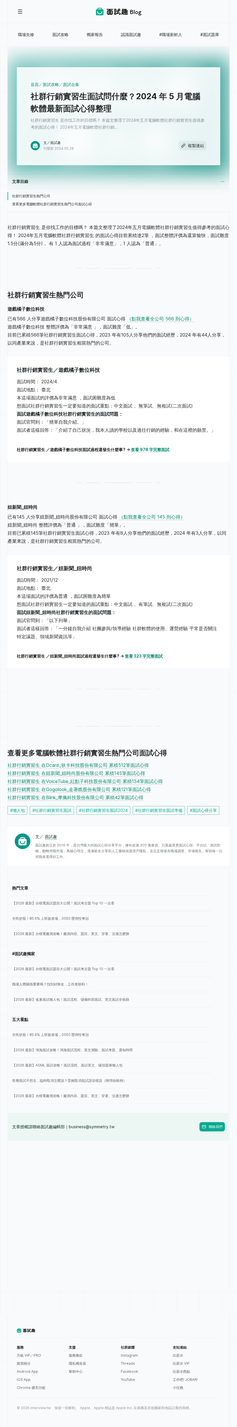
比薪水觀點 (181, 1371)
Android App (27, 1371)
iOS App (24, 1379)
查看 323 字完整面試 (144, 656)
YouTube (128, 1379)
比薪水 (178, 1355)
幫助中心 (76, 1371)
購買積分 (24, 1363)
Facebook (129, 1371)
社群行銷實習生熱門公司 (31, 196)
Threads (128, 1363)
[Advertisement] (118, 1181)
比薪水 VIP (181, 1363)
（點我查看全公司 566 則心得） (160, 319)
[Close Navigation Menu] (20, 11)
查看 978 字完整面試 (150, 449)
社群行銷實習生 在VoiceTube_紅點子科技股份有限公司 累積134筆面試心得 (85, 781)
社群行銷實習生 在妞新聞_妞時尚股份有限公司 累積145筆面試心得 (76, 773)
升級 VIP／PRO (29, 1355)
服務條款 (76, 1355)
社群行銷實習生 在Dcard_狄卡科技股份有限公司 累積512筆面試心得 (78, 765)
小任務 (178, 1387)
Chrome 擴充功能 (31, 1387)
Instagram (129, 1355)
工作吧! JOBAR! (185, 1379)
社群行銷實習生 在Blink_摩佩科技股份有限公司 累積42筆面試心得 (75, 797)
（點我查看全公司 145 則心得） (152, 517)
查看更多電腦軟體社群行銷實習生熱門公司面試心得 (52, 204)
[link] (111, 903)
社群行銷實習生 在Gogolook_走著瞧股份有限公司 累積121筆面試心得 (79, 789)
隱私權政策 (77, 1363)
